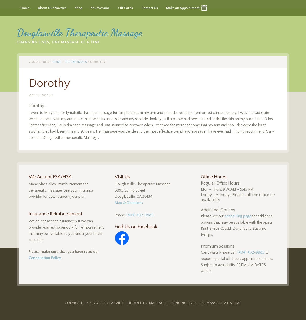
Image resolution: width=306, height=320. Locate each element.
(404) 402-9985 (139, 215)
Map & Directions (129, 203)
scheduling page (238, 216)
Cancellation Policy (45, 258)
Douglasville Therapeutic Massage (79, 33)
